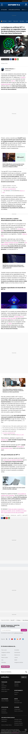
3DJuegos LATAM (18, 719)
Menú (2, 5)
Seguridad (3, 655)
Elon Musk (22, 21)
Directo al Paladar (4, 700)
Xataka (2, 684)
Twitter (13, 59)
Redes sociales (4, 657)
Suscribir (24, 630)
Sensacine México (18, 721)
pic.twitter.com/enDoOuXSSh (9, 189)
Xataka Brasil (4, 721)
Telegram (15, 639)
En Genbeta (5, 162)
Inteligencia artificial (5, 652)
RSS (17, 639)
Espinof (15, 694)
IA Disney (19, 620)
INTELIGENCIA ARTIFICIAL (14, 9)
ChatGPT (23, 77)
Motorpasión (17, 700)
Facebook (11, 59)
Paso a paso (4, 650)
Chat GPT (13, 620)
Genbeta (14, 4)
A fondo (7, 515)
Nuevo (26, 5)
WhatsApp (3, 662)
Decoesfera (3, 711)
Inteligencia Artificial (18, 662)
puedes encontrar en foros (11, 242)
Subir (23, 677)
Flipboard (15, 59)
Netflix (15, 659)
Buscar (26, 672)
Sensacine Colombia (18, 723)
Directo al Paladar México (6, 725)
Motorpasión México (18, 725)
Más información (15, 732)
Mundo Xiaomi (4, 691)
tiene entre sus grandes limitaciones (13, 460)
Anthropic (5, 21)
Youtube (12, 639)
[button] (10, 69)
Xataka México (4, 719)
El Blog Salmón (17, 709)
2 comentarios (6, 59)
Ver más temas (5, 666)
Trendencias (3, 709)
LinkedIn (23, 639)
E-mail (18, 59)
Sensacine (16, 692)
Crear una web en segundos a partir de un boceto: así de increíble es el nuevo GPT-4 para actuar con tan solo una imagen (13, 510)
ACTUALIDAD (4, 9)
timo (2, 659)
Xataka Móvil (4, 685)
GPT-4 (13, 80)
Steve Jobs (15, 21)
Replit (10, 323)
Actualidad (16, 650)
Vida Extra (16, 685)
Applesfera (3, 687)
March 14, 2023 (20, 434)
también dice (4, 439)
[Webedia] (25, 1)
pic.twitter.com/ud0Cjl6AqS (8, 433)
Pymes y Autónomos (18, 711)
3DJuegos (16, 684)
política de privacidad (18, 632)
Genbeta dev (13, 515)
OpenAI (9, 21)
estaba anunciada (5, 84)
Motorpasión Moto (18, 702)
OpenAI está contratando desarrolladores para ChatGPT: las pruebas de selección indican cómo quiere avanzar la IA (13, 266)
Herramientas (17, 652)
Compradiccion (4, 712)
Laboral (16, 657)
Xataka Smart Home (5, 689)
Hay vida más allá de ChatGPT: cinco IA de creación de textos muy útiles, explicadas (14, 488)
